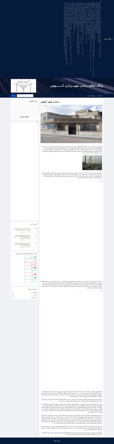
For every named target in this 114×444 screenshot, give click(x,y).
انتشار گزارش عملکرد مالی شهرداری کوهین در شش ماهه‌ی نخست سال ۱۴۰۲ (99, 23)
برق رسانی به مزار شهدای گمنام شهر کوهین (83, 20)
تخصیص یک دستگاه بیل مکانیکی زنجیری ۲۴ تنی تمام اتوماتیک (92, 20)
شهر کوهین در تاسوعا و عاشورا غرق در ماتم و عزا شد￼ (88, 21)
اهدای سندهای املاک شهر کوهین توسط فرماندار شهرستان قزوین (91, 27)
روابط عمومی (34, 297)
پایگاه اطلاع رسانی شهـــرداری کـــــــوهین (76, 85)
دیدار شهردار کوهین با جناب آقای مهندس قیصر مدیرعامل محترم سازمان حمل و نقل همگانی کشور (65, 31)
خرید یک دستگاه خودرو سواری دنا (74, 16)
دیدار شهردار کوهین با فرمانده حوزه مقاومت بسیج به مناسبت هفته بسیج (82, 29)
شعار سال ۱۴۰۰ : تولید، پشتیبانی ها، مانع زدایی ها (73, 22)
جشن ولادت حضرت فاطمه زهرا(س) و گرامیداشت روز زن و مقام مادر (86, 23)
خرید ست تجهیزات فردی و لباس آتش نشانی (76, 14)
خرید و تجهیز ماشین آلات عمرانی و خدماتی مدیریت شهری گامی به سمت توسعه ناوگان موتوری (22, 236)
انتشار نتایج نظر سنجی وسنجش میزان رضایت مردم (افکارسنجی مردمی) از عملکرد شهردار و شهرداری (100, 29)
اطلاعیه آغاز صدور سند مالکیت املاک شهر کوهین (67, 19)
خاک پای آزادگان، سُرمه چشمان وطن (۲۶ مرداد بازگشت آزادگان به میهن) (78, 29)
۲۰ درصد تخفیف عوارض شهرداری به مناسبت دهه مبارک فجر (68, 20)
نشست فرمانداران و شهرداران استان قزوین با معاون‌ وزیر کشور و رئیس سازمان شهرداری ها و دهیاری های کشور (70, 34)
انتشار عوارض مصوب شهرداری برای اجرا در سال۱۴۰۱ (87, 18)
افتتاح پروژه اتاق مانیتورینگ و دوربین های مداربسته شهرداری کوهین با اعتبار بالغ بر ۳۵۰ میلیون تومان (93, 40)
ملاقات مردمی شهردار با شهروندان (95, 17)
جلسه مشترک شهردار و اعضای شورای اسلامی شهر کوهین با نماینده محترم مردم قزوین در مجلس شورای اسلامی (66, 34)
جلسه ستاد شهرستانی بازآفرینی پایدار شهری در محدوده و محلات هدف (22, 229)
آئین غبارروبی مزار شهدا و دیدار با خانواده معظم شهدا (80, 23)
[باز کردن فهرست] (34, 95)
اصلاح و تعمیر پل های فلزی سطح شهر (81, 17)
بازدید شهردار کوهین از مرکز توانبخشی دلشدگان (69, 22)
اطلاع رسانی (34, 292)
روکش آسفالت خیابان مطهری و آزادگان (84, 13)
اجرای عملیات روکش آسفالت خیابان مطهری (79, 15)
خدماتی (35, 294)
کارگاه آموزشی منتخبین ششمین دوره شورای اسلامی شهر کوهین (77, 29)
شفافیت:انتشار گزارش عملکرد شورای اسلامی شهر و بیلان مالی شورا (97, 22)
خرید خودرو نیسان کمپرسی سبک (71, 16)
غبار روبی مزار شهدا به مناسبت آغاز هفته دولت (89, 19)
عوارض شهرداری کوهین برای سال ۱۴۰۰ (72, 13)
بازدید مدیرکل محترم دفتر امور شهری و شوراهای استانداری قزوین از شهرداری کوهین (90, 37)
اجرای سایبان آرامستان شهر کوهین (75, 16)
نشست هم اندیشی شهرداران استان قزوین (85, 18)
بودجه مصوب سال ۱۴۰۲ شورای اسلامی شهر (94, 21)
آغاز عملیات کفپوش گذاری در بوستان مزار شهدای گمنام (96, 18)
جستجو (13, 95)
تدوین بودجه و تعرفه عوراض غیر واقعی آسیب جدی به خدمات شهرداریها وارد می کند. (64, 27)
